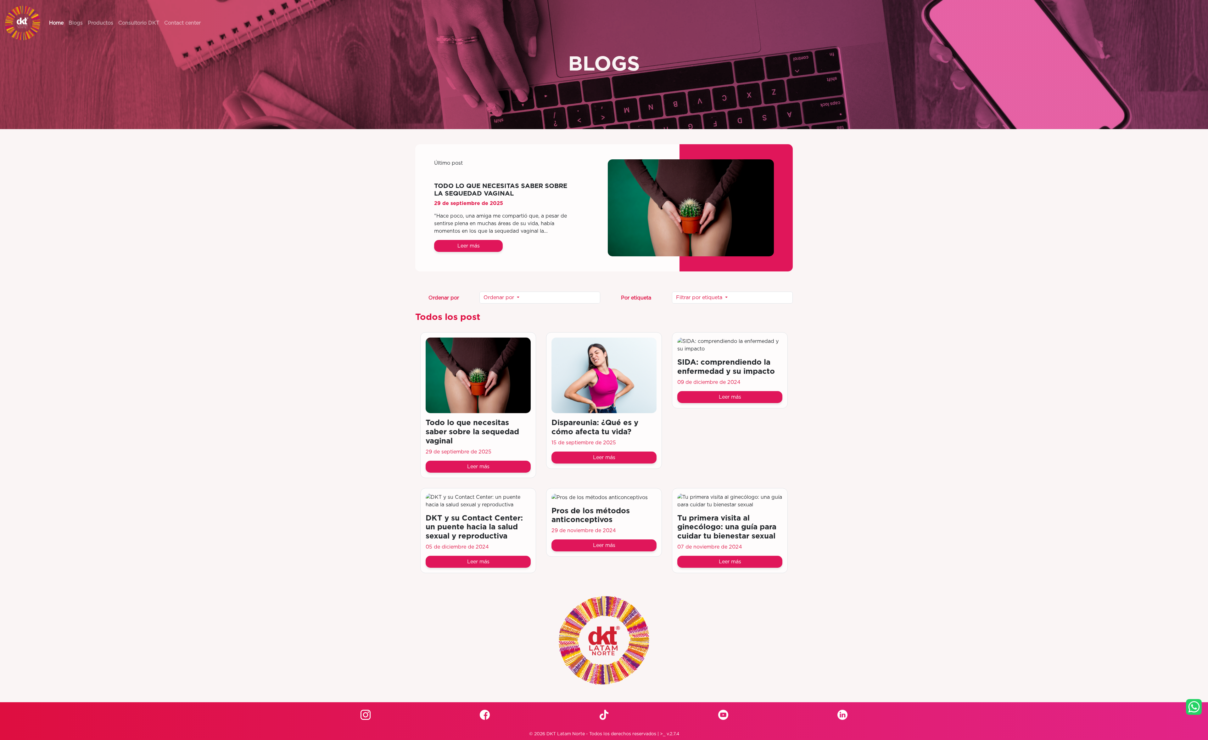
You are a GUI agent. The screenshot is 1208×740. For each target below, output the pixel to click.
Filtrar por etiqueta (700, 297)
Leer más (468, 245)
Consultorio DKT (138, 23)
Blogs (76, 23)
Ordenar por (500, 297)
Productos (100, 23)
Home (56, 23)
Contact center (182, 23)
